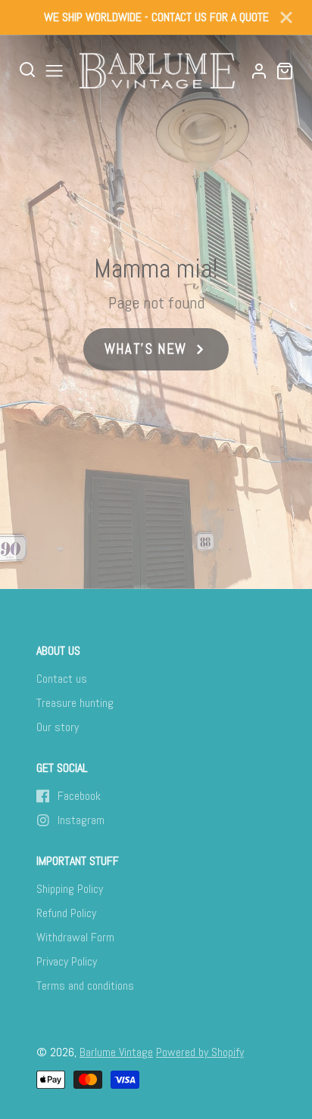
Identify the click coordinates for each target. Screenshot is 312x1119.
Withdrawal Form (75, 937)
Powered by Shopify (200, 1052)
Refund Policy (66, 913)
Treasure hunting (75, 703)
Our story (57, 727)
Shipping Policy (69, 889)
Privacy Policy (66, 961)
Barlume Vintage (116, 1052)
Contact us (61, 679)
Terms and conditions (85, 985)
